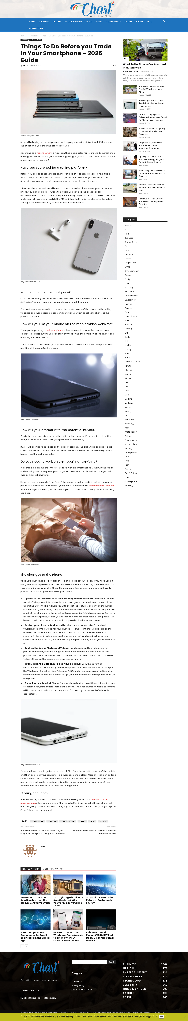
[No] (184, 1017)
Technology (113, 21)
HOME (32, 21)
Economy (129, 287)
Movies (128, 407)
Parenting (129, 423)
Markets (128, 399)
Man (127, 394)
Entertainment (131, 295)
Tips (92, 821)
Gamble (128, 324)
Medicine (129, 403)
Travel (128, 21)
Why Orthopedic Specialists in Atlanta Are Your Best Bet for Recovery (152, 173)
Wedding (129, 485)
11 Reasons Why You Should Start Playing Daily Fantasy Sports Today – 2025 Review (43, 832)
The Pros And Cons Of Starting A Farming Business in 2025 (94, 832)
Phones (52, 821)
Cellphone (37, 821)
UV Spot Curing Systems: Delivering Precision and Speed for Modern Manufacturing (153, 117)
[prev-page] (22, 946)
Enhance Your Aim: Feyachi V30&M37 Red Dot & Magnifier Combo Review (100, 936)
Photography (131, 432)
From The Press (132, 316)
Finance (128, 308)
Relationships (131, 444)
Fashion (128, 304)
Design (128, 279)
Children (128, 258)
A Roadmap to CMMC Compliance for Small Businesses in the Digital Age (35, 936)
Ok (161, 1017)
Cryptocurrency (132, 271)
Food (127, 312)
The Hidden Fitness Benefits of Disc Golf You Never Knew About (153, 89)
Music (99, 21)
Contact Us (36, 28)
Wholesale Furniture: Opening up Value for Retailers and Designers (152, 131)
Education (129, 291)
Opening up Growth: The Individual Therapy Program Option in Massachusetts (151, 159)
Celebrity (129, 254)
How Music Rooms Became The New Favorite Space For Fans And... (151, 201)
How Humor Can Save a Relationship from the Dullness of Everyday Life (35, 900)
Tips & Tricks (36, 40)
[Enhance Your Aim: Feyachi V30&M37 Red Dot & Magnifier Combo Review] (101, 919)
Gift (126, 332)
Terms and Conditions (82, 989)
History (128, 349)
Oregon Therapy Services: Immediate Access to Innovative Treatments (150, 145)
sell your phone (55, 330)
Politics (128, 436)
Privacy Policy (78, 985)
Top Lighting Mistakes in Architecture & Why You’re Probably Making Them (68, 901)
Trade (103, 821)
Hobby (128, 353)
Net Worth (129, 419)
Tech (82, 821)
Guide (127, 337)
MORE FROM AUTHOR (53, 868)
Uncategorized (131, 481)
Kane (25, 66)
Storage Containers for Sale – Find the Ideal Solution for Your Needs (153, 187)
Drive (127, 283)
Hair (126, 341)
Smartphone (68, 821)
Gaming (128, 328)
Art (126, 229)
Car (125, 58)
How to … (129, 365)
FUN (127, 320)
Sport (139, 21)
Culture (128, 275)
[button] (164, 22)
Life (126, 386)
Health (57, 21)
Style (89, 21)
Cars (127, 250)
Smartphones (131, 452)
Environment (130, 299)
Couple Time (130, 262)
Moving (128, 411)
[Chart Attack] (94, 9)
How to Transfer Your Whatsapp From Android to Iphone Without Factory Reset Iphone (68, 936)
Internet (128, 370)
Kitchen (128, 378)
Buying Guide (131, 242)
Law (126, 382)
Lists (127, 390)
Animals (128, 225)
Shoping (128, 448)
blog (127, 233)
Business (44, 21)
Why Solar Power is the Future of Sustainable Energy (99, 900)
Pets (149, 21)
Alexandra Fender (131, 71)
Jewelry (128, 374)
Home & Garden (73, 21)
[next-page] (26, 946)
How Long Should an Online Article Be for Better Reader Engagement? (151, 103)
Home (23, 36)
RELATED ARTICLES (30, 868)
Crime (127, 266)
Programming (131, 440)
